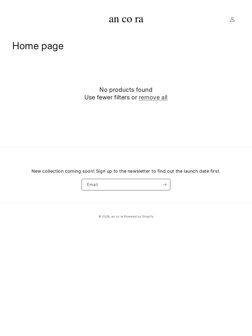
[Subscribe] (164, 184)
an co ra (117, 216)
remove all (153, 97)
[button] (17, 19)
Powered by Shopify (139, 216)
